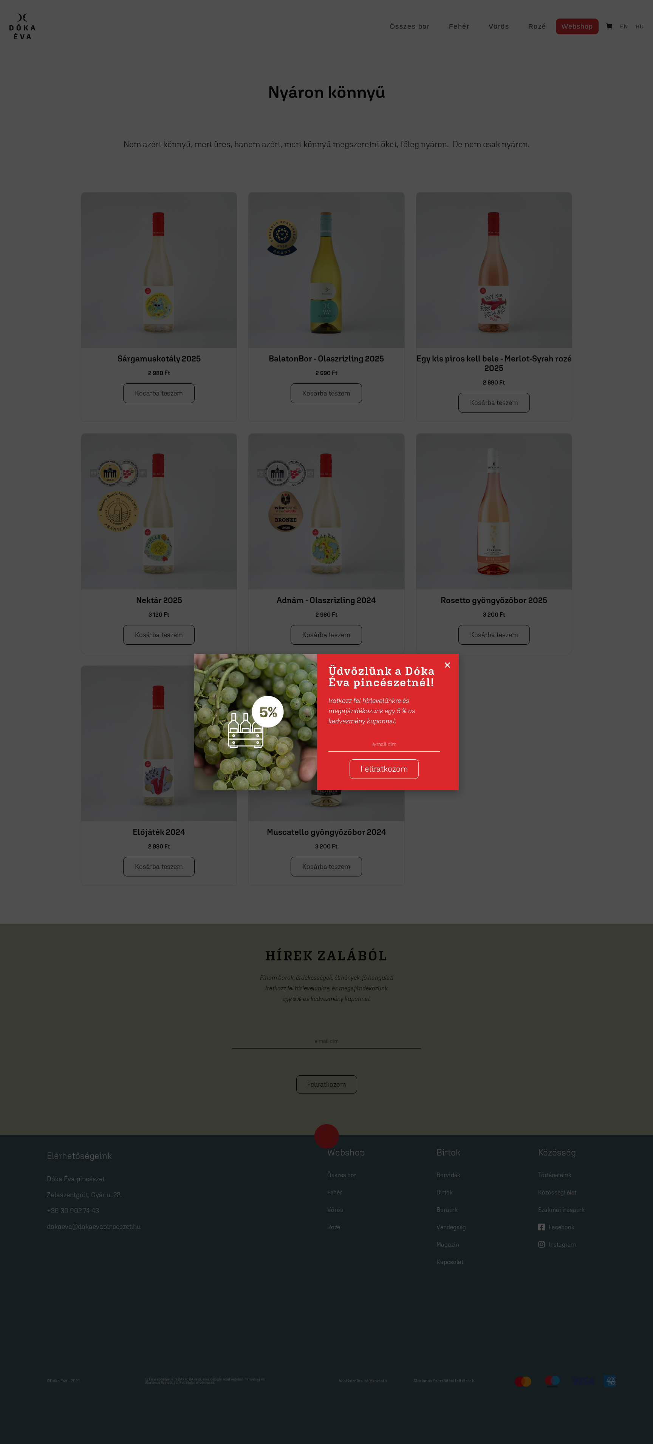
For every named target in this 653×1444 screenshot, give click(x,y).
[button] (447, 665)
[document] (326, 722)
